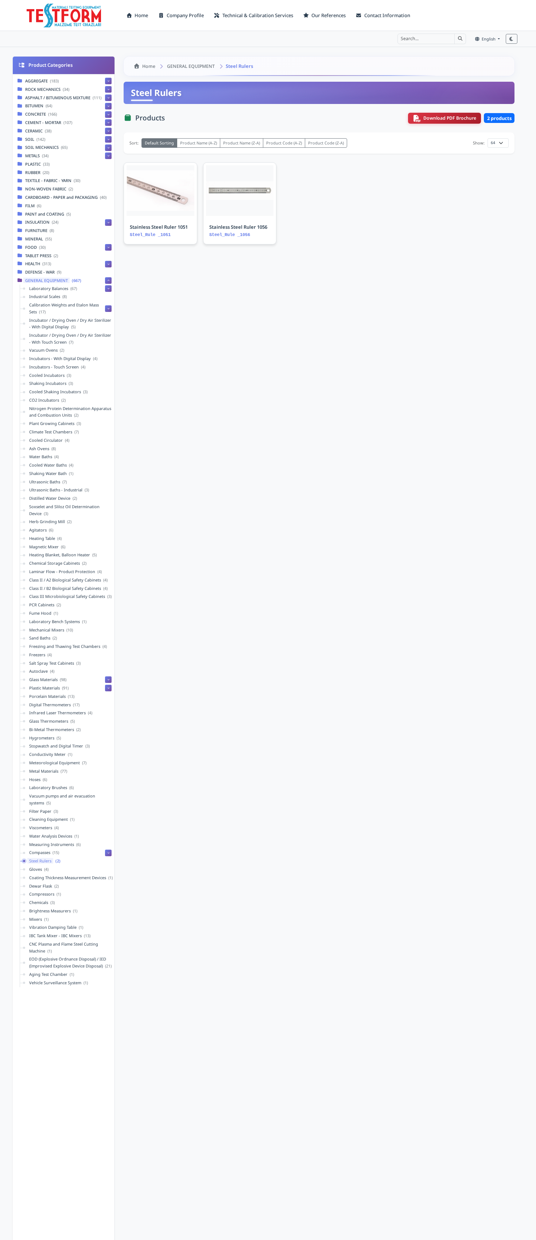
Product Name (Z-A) (241, 143)
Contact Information (386, 15)
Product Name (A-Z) (198, 143)
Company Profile (185, 15)
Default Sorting (159, 143)
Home (140, 15)
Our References (328, 15)
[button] (460, 39)
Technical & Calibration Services (257, 15)
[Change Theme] (511, 39)
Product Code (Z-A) (326, 143)
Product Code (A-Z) (284, 143)
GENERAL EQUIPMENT (191, 66)
